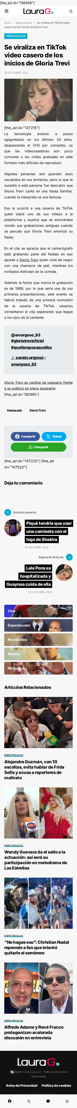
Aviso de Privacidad (21, 1085)
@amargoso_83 (25, 335)
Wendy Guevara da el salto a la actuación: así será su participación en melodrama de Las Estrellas (35, 860)
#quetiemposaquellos (31, 347)
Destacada (14, 410)
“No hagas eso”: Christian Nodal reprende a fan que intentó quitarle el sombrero (36, 947)
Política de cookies (56, 1085)
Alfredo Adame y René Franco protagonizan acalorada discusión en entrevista (34, 1032)
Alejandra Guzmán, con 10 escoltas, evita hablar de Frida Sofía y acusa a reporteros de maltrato (34, 769)
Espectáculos (24, 22)
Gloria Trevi (28, 260)
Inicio (7, 22)
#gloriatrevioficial (27, 340)
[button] (6, 11)
